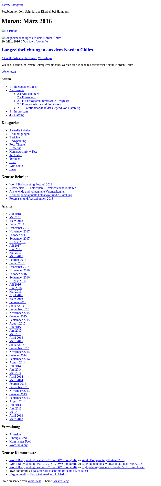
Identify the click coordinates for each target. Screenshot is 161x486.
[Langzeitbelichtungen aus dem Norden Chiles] (31, 38)
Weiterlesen (9, 71)
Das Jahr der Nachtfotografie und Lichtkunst (60, 470)
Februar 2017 (17, 259)
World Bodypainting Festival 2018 (30, 184)
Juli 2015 (15, 327)
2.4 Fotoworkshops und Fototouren (39, 104)
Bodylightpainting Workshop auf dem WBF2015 (112, 463)
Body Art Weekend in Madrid (48, 474)
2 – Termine (16, 90)
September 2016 (19, 277)
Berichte (14, 137)
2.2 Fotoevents (26, 97)
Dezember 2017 (19, 228)
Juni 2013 (15, 408)
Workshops (45, 58)
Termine (14, 158)
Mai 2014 (15, 373)
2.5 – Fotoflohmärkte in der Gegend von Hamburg (48, 108)
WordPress (34, 481)
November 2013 (19, 390)
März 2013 (16, 419)
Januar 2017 (17, 263)
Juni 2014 (15, 369)
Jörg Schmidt (17, 474)
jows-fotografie (38, 41)
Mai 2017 (15, 252)
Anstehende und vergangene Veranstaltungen (37, 191)
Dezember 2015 (19, 309)
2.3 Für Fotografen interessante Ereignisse (43, 100)
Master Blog (61, 481)
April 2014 (16, 376)
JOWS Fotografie (12, 4)
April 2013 (16, 415)
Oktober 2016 (18, 274)
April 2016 (16, 295)
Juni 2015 (15, 330)
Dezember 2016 (19, 266)
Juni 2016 (15, 288)
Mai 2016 (15, 291)
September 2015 (19, 320)
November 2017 (19, 231)
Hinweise (15, 148)
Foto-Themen (17, 144)
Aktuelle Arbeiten (13, 58)
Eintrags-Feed (18, 438)
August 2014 (17, 362)
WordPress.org (18, 445)
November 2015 (19, 312)
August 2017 (17, 242)
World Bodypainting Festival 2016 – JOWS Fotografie (43, 460)
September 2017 (19, 238)
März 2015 (16, 341)
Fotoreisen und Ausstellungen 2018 (31, 198)
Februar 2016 (17, 302)
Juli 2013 (15, 405)
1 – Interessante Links (23, 86)
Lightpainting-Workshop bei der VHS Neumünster (113, 467)
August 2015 (17, 323)
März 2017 (16, 256)
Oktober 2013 (18, 394)
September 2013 (19, 397)
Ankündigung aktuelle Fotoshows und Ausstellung (40, 195)
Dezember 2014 (19, 348)
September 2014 (19, 359)
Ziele (12, 169)
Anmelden (15, 434)
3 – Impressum (18, 111)
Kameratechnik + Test (23, 151)
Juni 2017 (15, 249)
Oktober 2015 (18, 316)
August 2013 (17, 401)
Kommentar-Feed (20, 441)
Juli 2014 (15, 366)
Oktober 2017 (18, 235)
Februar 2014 (17, 383)
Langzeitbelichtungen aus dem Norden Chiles (47, 49)
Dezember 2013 (19, 387)
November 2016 (19, 270)
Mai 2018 (15, 217)
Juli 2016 (15, 284)
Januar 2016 (17, 305)
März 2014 (16, 380)
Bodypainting (17, 141)
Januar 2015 (17, 344)
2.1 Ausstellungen (28, 93)
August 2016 (17, 281)
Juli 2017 (15, 245)
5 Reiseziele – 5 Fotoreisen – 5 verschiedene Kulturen (42, 188)
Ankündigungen (19, 134)
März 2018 (16, 220)
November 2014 (19, 351)
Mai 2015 (15, 334)
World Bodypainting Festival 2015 (103, 460)
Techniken (30, 58)
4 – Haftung (16, 115)
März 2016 (16, 298)
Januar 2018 (17, 224)
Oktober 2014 (18, 355)
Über (12, 162)
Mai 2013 (15, 412)
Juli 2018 (15, 213)
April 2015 (16, 337)
